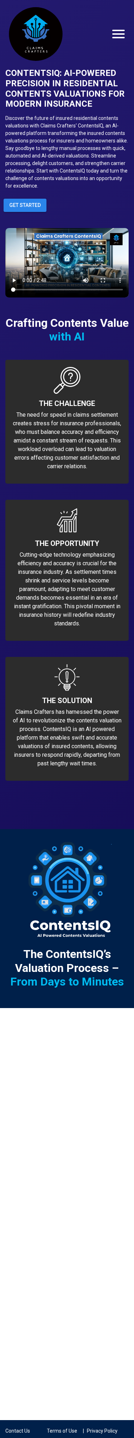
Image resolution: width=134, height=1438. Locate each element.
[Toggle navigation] (118, 34)
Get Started (25, 205)
